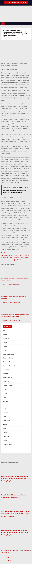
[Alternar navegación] (26, 23)
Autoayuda (6, 334)
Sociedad (6, 432)
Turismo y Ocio (7, 444)
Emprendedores (7, 377)
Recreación (6, 420)
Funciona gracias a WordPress (10, 550)
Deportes (5, 350)
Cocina (5, 346)
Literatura (5, 401)
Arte (4, 330)
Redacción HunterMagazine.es (10, 284)
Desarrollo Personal (9, 366)
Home (7, 557)
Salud (4, 428)
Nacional (5, 409)
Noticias (5, 413)
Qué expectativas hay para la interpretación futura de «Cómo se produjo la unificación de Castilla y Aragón (15, 479)
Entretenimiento (7, 385)
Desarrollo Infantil (8, 358)
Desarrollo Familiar (8, 354)
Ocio (4, 416)
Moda (4, 405)
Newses (26, 550)
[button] (29, 23)
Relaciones (6, 424)
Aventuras (6, 338)
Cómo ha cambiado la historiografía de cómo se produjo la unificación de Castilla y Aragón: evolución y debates (15, 514)
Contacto (8, 560)
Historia (5, 393)
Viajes (5, 448)
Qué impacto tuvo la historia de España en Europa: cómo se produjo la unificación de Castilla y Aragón (14, 532)
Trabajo (5, 440)
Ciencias (5, 342)
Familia (5, 389)
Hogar (5, 397)
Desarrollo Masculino (9, 362)
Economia (6, 370)
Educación (6, 373)
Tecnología (6, 436)
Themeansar (5, 552)
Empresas (6, 381)
